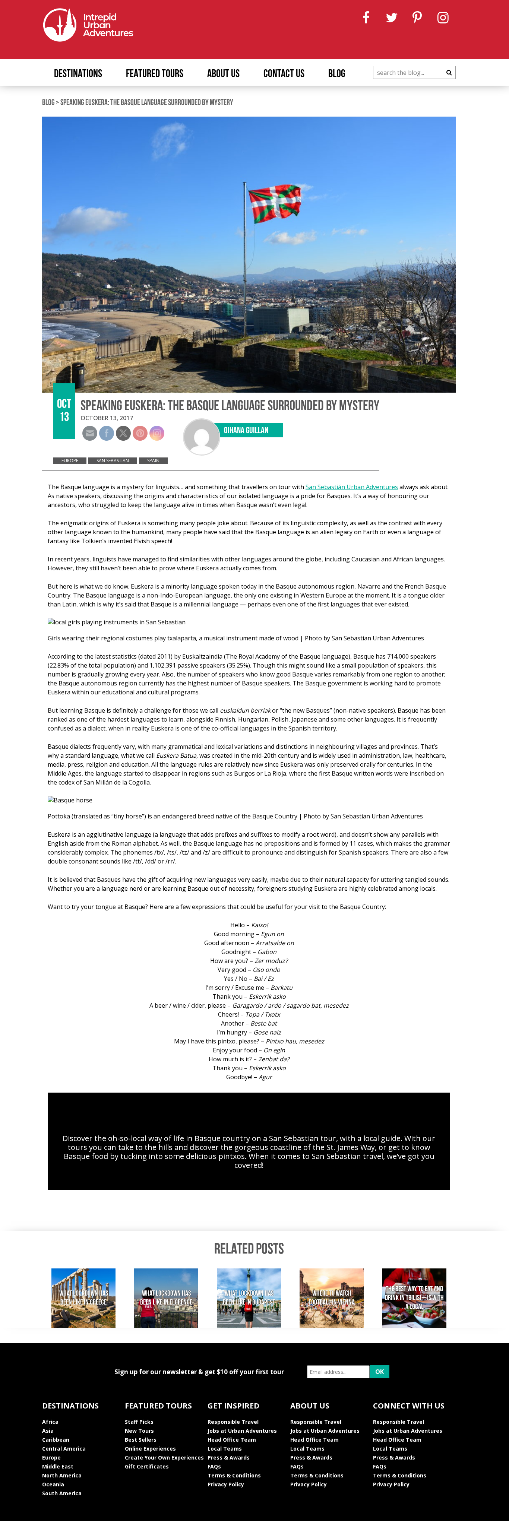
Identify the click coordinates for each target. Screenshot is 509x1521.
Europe (69, 460)
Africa (50, 1421)
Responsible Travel (233, 1421)
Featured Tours (154, 74)
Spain (153, 460)
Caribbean (55, 1439)
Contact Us (283, 74)
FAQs (214, 1466)
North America (62, 1475)
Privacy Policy (226, 1484)
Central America (64, 1448)
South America (62, 1493)
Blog (336, 74)
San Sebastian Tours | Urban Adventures (249, 1121)
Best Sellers (141, 1439)
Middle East (57, 1466)
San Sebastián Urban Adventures (352, 487)
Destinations (78, 74)
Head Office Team (232, 1439)
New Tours (139, 1430)
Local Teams (225, 1448)
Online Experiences (150, 1448)
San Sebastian (113, 460)
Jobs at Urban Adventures (242, 1430)
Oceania (53, 1484)
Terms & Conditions (234, 1475)
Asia (48, 1430)
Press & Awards (229, 1457)
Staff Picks (139, 1421)
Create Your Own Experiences (164, 1457)
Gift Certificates (147, 1466)
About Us (223, 74)
